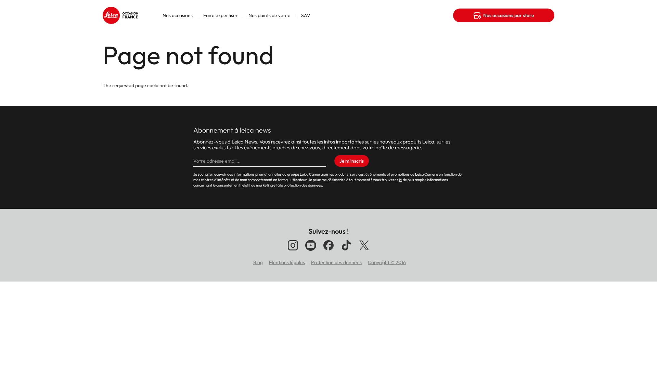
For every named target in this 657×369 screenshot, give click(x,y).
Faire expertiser (220, 15)
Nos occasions (178, 15)
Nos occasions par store (508, 15)
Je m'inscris (351, 161)
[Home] (121, 12)
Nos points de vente (269, 15)
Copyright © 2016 (387, 262)
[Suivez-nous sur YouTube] (311, 250)
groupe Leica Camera (305, 174)
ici (400, 179)
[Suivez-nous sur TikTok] (346, 250)
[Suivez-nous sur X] (364, 250)
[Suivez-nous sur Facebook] (328, 250)
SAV (305, 15)
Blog (258, 262)
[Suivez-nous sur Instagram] (293, 250)
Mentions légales (287, 262)
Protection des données (336, 262)
